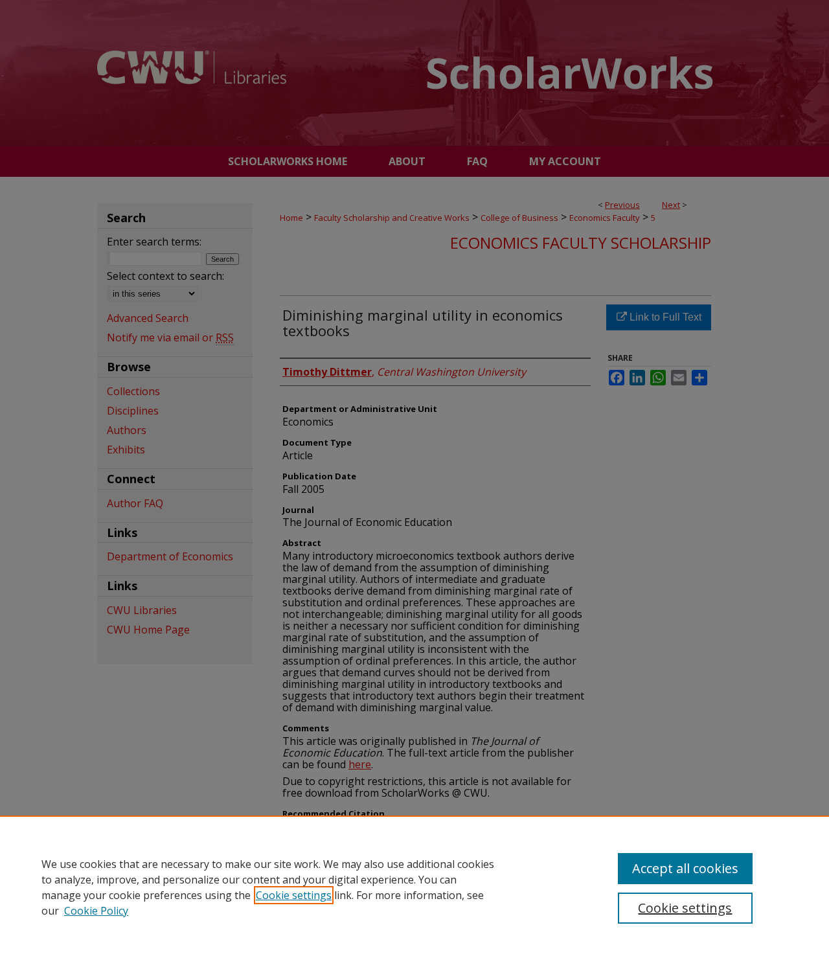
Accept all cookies (685, 868)
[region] (414, 886)
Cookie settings (294, 895)
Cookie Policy (96, 911)
